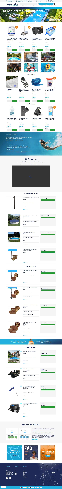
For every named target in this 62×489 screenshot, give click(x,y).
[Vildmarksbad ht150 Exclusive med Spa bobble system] (14, 328)
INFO (9, 100)
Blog (23, 473)
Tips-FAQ (24, 471)
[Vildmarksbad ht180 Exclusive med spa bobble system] (14, 311)
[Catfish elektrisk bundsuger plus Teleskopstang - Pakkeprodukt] (14, 392)
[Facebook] (7, 478)
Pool (7, 7)
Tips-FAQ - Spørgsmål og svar (32, 5)
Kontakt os (24, 474)
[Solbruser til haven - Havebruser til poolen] (14, 203)
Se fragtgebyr (8, 127)
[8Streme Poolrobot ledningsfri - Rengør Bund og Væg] (14, 409)
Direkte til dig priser (27, 5)
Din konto (55, 5)
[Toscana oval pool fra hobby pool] (14, 238)
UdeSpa (13, 7)
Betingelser (23, 5)
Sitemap (52, 5)
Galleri (41, 5)
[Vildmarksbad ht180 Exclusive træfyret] (14, 293)
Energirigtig (53, 7)
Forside (20, 5)
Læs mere (34, 439)
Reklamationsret (44, 5)
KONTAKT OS (8, 148)
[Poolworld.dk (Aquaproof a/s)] (12, 4)
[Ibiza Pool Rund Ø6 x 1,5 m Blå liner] (14, 357)
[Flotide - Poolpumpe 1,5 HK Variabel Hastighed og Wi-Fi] (14, 375)
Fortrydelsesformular (48, 5)
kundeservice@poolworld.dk (9, 472)
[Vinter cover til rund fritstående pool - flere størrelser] (14, 221)
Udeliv (37, 7)
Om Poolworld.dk (37, 5)
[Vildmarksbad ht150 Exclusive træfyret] (14, 276)
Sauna (30, 7)
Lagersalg (45, 7)
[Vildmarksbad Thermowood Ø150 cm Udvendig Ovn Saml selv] (14, 255)
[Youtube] (10, 478)
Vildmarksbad (22, 7)
